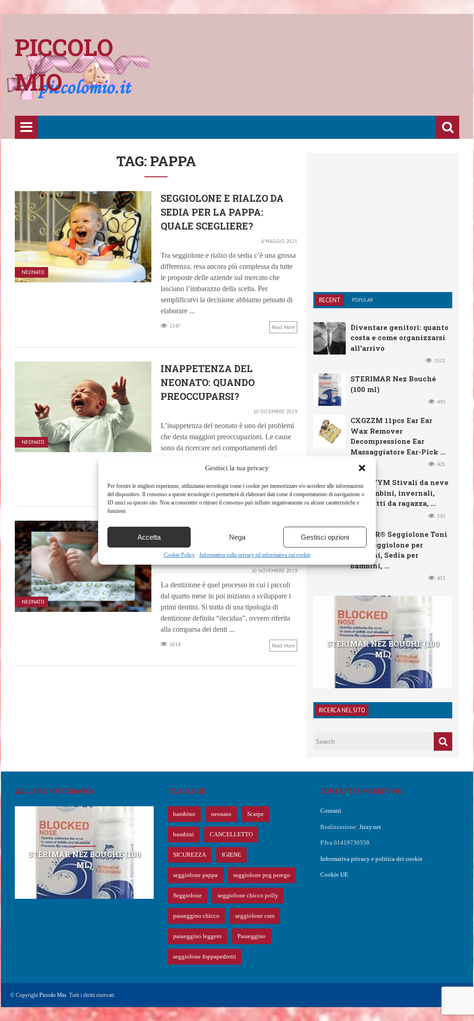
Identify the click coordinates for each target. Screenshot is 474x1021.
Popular (362, 300)
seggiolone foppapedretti (204, 956)
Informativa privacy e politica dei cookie (371, 858)
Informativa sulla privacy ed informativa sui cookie (255, 555)
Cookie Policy (179, 555)
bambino (184, 813)
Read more (283, 327)
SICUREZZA (189, 854)
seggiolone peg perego (261, 875)
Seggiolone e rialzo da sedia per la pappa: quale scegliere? (222, 212)
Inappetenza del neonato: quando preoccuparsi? (208, 382)
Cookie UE (334, 874)
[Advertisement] (290, 72)
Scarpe (255, 813)
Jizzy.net (370, 826)
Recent (330, 300)
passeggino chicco (196, 915)
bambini (183, 834)
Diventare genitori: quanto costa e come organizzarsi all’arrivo (399, 338)
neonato (221, 813)
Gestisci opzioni (325, 537)
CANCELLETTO (231, 834)
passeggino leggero (197, 936)
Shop (382, 630)
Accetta (149, 537)
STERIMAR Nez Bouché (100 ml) (383, 649)
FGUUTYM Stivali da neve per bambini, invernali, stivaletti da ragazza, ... (399, 493)
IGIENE (231, 854)
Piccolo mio (64, 64)
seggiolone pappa (195, 875)
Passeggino (251, 936)
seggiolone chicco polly (248, 895)
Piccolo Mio (52, 995)
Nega (237, 537)
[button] (362, 468)
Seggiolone (187, 895)
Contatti (330, 810)
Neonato (33, 272)
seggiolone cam (254, 915)
